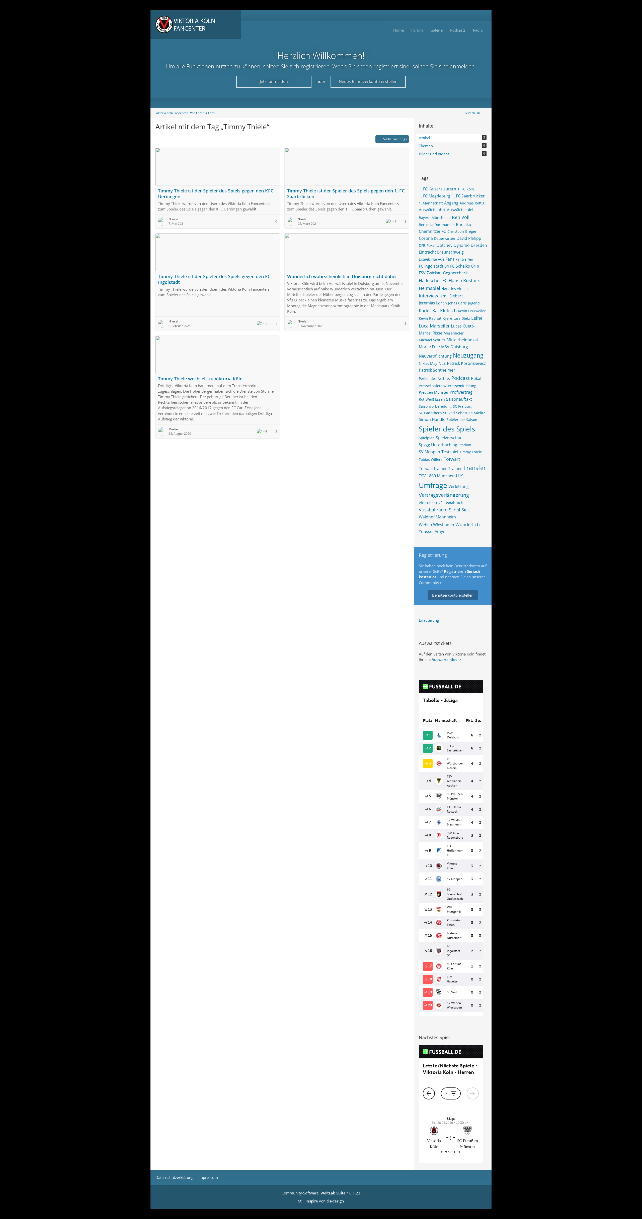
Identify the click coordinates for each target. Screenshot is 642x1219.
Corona (426, 238)
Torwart (452, 459)
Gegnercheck (455, 273)
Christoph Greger (461, 231)
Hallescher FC (433, 280)
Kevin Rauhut (430, 318)
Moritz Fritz (429, 347)
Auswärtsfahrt (432, 209)
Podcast (460, 378)
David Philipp (468, 238)
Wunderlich (467, 524)
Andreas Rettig (472, 203)
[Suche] (480, 15)
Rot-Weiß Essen (432, 399)
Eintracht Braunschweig (441, 252)
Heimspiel (429, 288)
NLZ (442, 363)
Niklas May (428, 363)
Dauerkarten (444, 238)
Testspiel (449, 452)
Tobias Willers (430, 459)
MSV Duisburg (454, 347)
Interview (428, 296)
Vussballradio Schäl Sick (444, 510)
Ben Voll (460, 217)
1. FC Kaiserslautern (437, 189)
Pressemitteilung (462, 385)
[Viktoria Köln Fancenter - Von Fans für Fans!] (195, 24)
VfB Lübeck (428, 502)
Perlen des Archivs (434, 378)
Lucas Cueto (462, 326)
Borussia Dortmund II (437, 224)
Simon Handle (432, 419)
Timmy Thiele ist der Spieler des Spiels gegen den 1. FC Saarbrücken (346, 193)
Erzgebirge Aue (431, 259)
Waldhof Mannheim (437, 517)
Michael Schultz (432, 340)
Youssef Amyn (432, 531)
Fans (450, 259)
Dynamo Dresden (470, 245)
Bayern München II (435, 217)
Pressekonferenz (433, 385)
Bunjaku (463, 224)
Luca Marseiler (434, 326)
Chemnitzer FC (432, 231)
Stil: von (321, 1200)
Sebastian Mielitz (470, 412)
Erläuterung (429, 620)
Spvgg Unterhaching (438, 445)
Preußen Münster (433, 392)
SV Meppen (429, 452)
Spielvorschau (449, 437)
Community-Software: (321, 1192)
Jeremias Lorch (433, 303)
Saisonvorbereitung (435, 406)
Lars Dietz (461, 318)
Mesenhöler (454, 333)
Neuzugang (468, 355)
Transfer (474, 468)
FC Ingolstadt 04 (434, 266)
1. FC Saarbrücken (469, 196)
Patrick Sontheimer (437, 370)
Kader (425, 310)
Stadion (464, 444)
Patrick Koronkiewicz (466, 363)
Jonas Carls (457, 303)
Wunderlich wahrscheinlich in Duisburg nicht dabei (341, 276)
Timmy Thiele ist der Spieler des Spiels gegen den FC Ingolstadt (214, 279)
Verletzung (458, 486)
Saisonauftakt (459, 399)
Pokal (476, 378)
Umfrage (433, 485)
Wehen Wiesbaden (436, 524)
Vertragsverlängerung (444, 495)
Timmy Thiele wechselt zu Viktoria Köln (200, 379)
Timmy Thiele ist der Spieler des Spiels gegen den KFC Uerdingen (215, 193)
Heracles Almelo (454, 288)
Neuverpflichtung (435, 356)
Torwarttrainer (433, 468)
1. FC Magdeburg (434, 196)
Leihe (477, 318)
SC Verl (449, 412)
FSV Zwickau (430, 273)
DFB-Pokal (427, 245)
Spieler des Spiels (447, 428)
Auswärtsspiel (460, 209)
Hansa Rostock (464, 280)
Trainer (455, 468)
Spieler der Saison (462, 419)
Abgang (451, 203)
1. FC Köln (465, 189)
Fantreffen (464, 259)
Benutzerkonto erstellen (452, 595)
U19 (459, 476)
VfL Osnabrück (450, 502)
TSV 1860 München (437, 476)
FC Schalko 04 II (464, 266)
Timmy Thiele (470, 452)
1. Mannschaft (431, 203)
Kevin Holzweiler (472, 310)
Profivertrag (461, 392)
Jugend (474, 303)
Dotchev (444, 245)
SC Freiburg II (464, 406)
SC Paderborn (430, 412)
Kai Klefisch (444, 310)
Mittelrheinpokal (462, 340)
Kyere (447, 318)
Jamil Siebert (451, 296)
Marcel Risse (430, 333)
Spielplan (427, 437)
